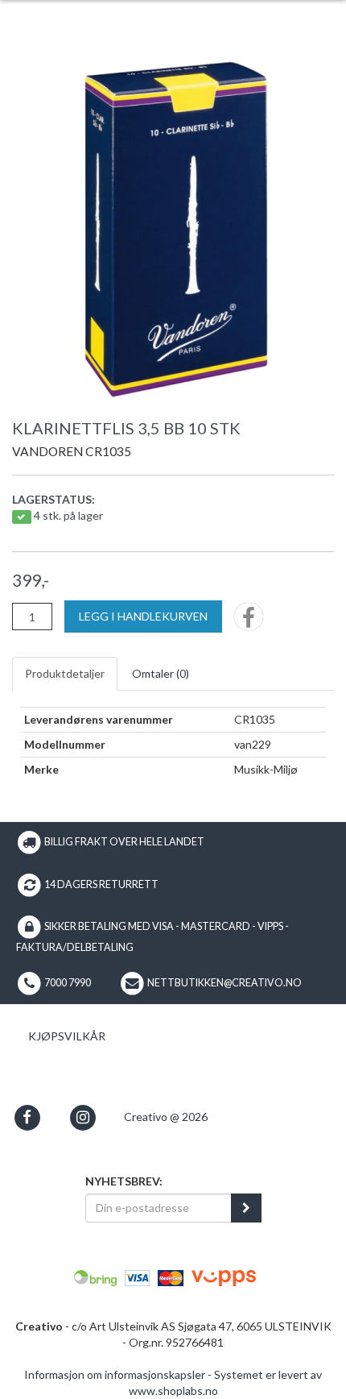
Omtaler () (160, 673)
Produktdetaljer (65, 673)
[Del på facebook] (248, 622)
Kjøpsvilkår (66, 1036)
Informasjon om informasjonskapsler (114, 1374)
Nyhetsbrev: (124, 1181)
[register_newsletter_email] (246, 1208)
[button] (27, 1117)
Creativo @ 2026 (166, 1116)
